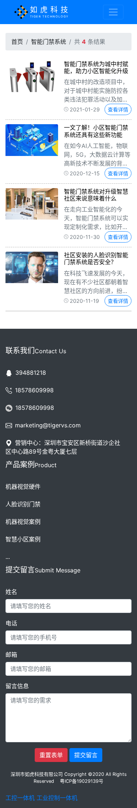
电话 (11, 623)
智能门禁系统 (48, 41)
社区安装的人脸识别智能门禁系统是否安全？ (96, 258)
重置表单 (51, 755)
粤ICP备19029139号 (81, 781)
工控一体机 (20, 797)
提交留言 (86, 755)
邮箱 (11, 654)
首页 (17, 41)
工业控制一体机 (57, 797)
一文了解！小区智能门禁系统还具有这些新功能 (96, 131)
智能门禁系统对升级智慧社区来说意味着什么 (96, 195)
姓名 (11, 591)
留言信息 (17, 686)
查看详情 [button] (118, 109)
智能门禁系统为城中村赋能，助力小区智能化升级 (96, 67)
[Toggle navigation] (113, 12)
